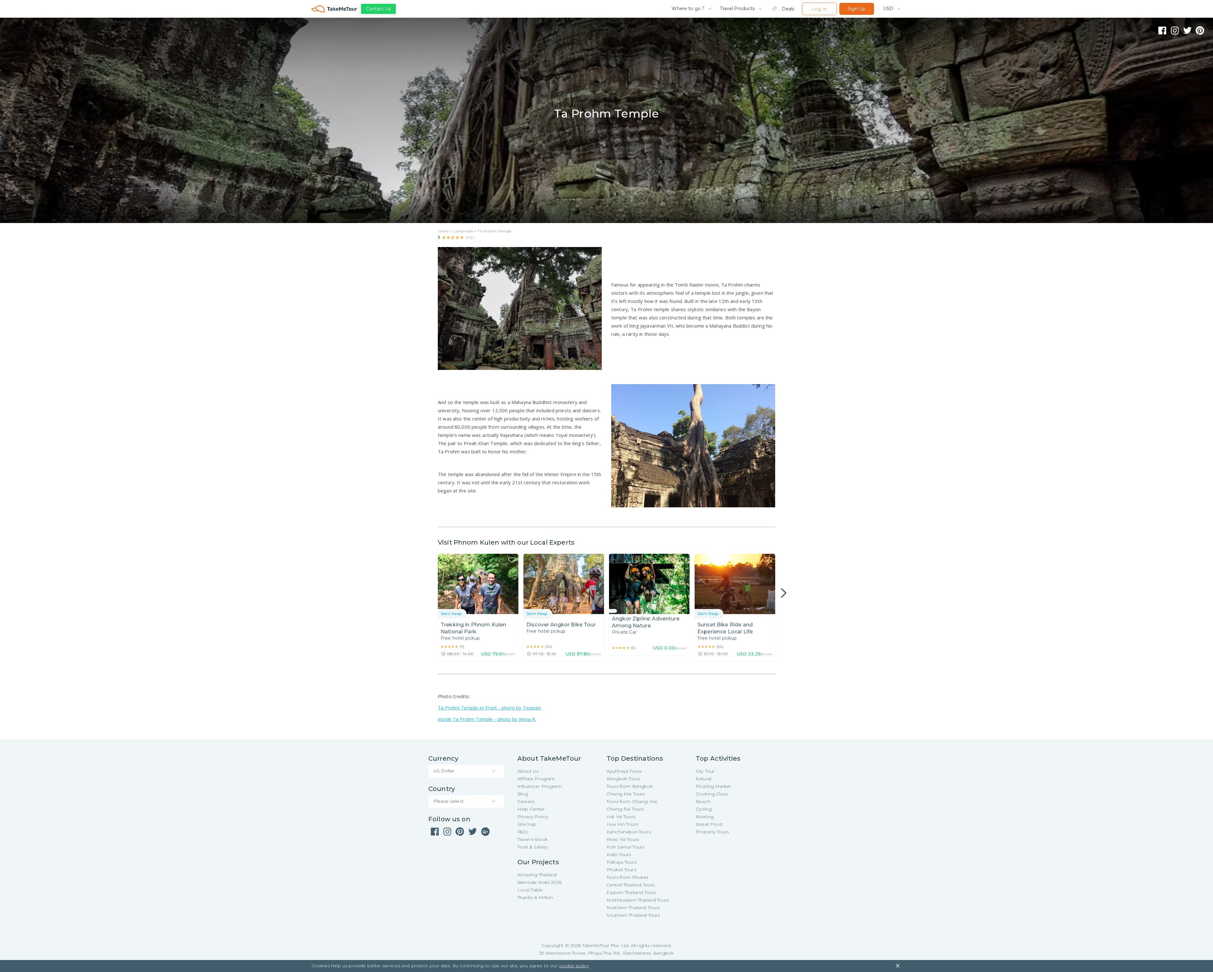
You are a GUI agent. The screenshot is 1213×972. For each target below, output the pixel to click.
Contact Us (378, 9)
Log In (819, 9)
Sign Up (856, 9)
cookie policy (574, 966)
